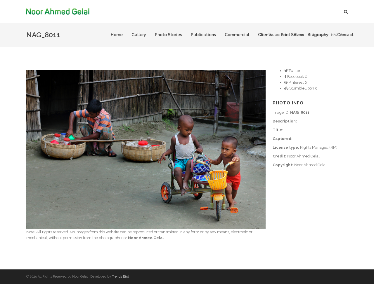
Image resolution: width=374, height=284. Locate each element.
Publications (203, 35)
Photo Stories (168, 35)
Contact (345, 35)
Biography (317, 35)
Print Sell (290, 35)
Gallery (138, 35)
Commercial (237, 35)
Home (117, 35)
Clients (265, 35)
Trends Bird (120, 276)
